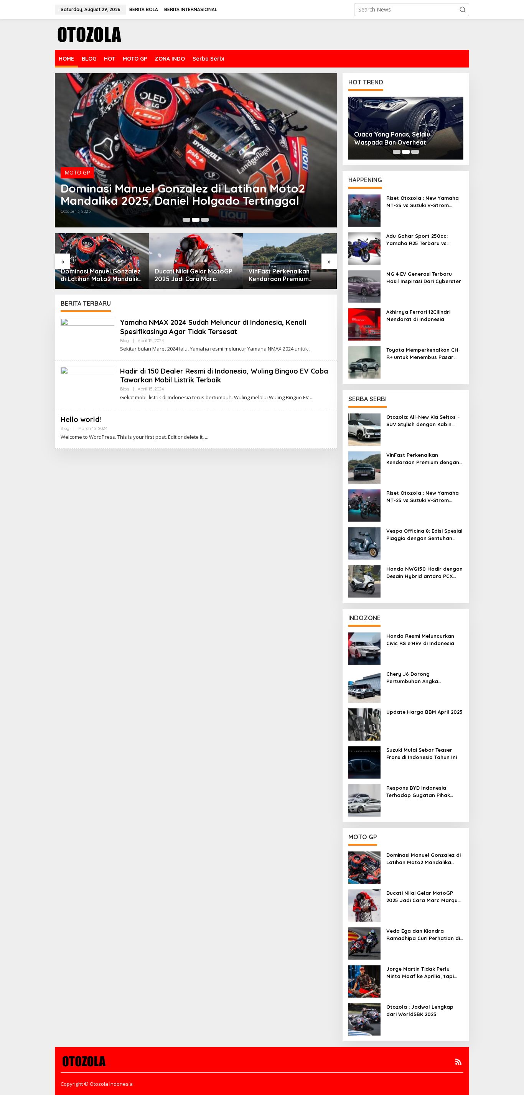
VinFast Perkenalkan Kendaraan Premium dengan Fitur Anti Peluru (284, 275)
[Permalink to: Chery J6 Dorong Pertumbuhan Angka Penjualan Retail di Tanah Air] (364, 686)
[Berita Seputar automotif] (89, 34)
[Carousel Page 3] (205, 220)
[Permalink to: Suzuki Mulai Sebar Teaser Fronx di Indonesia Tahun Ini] (364, 762)
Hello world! (81, 419)
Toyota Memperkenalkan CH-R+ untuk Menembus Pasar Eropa (423, 353)
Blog (124, 340)
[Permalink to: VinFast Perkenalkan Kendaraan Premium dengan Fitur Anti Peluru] (290, 261)
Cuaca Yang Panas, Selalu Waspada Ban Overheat (392, 138)
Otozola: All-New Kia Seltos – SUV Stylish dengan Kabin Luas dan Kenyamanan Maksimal (423, 420)
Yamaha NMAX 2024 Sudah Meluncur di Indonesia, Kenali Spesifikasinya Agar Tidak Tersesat (213, 327)
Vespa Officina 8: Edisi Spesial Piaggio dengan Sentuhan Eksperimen (424, 534)
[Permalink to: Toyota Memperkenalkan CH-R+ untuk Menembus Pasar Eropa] (364, 362)
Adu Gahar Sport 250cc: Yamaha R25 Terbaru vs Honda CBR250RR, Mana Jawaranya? (417, 239)
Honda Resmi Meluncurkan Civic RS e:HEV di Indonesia (420, 639)
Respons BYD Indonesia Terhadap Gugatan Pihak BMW (418, 791)
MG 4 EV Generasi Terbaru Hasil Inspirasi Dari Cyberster (423, 277)
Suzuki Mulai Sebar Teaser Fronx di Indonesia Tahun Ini (421, 753)
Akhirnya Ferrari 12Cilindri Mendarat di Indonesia (418, 315)
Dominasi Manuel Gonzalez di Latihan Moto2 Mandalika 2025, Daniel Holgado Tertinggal (183, 194)
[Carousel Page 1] (186, 220)
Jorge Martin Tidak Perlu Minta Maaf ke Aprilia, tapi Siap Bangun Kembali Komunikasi (420, 972)
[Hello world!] (206, 437)
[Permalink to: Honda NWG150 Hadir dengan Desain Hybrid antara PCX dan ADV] (364, 581)
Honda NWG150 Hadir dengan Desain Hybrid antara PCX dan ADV (424, 572)
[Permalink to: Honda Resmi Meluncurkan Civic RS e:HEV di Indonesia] (364, 648)
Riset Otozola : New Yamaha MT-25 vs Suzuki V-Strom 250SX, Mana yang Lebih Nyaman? (422, 201)
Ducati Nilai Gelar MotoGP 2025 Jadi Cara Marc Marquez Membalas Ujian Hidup (193, 275)
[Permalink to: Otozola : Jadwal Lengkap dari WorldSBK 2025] (364, 1019)
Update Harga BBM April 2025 (424, 712)
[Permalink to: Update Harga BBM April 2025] (364, 724)
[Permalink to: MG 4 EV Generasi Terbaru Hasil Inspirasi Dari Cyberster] (364, 286)
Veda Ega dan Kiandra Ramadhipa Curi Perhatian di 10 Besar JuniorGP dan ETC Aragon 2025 (423, 934)
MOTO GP (77, 172)
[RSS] (458, 1062)
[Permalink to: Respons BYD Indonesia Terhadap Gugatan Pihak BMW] (364, 800)
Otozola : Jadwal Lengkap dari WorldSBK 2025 (419, 1010)
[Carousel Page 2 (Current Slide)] (195, 220)
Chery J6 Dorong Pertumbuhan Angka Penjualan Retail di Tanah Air (423, 677)
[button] (462, 9)
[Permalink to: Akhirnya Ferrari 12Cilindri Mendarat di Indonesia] (364, 324)
